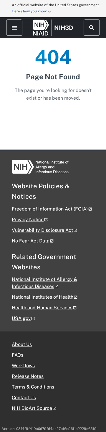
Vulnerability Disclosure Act (42, 230)
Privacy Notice (28, 219)
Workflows (23, 365)
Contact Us (24, 397)
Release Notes (28, 376)
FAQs (17, 355)
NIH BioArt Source (32, 408)
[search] (92, 28)
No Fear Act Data (30, 241)
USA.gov (21, 318)
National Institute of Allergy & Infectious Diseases (44, 282)
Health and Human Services (42, 307)
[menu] (14, 28)
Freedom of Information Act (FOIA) (50, 209)
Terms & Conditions (33, 387)
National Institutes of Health (42, 297)
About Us (22, 344)
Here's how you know (29, 11)
